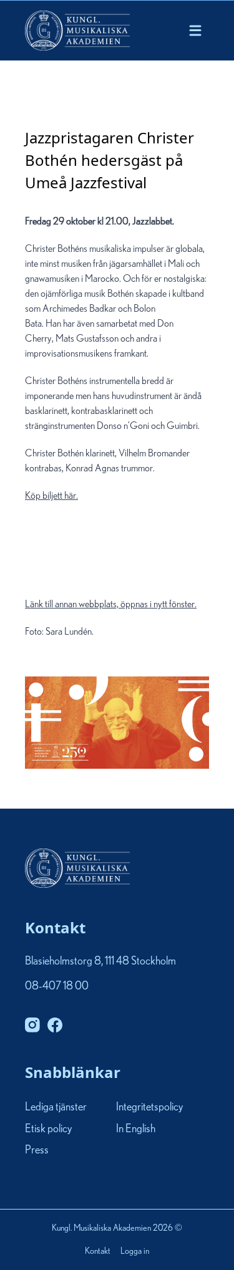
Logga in (134, 1251)
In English (135, 1129)
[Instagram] (32, 1024)
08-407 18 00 (57, 986)
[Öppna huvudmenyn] (195, 30)
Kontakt (97, 1251)
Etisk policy (48, 1129)
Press (37, 1150)
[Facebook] (54, 1024)
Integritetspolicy (149, 1108)
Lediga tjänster (56, 1108)
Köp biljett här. (111, 550)
